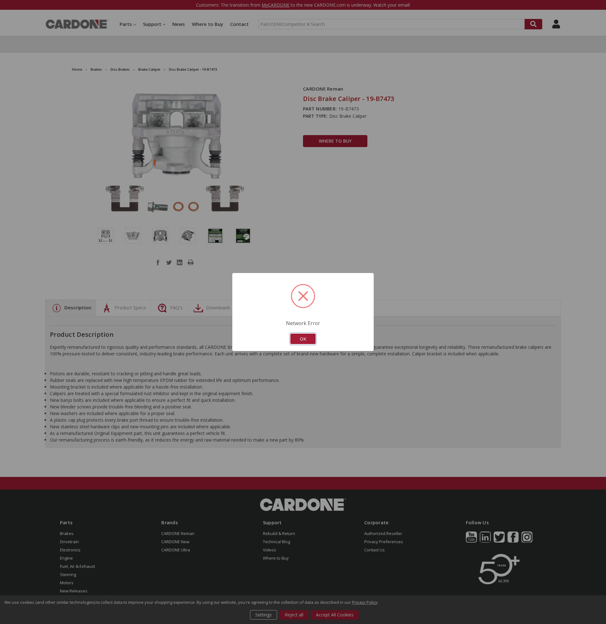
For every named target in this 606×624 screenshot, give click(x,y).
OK (303, 339)
